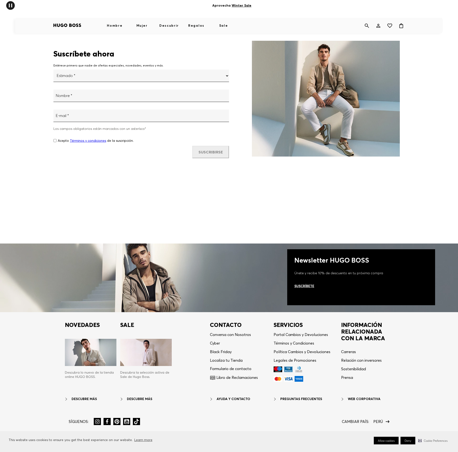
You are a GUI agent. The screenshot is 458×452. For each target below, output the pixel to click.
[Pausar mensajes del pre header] (10, 5)
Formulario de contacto (230, 368)
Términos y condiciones (88, 140)
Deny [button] (408, 440)
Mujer (141, 25)
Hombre (114, 25)
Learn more (143, 440)
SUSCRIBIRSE (210, 152)
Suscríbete (304, 286)
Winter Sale (241, 5)
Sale (223, 25)
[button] (432, 440)
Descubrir (169, 25)
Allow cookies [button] (386, 440)
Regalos (196, 25)
